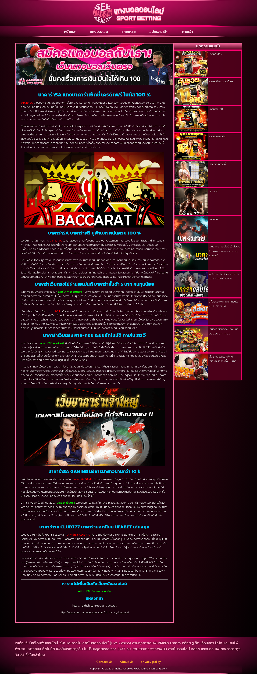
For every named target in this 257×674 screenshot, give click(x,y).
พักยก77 (213, 191)
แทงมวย (213, 219)
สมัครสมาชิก (159, 31)
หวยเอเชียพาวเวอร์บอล (221, 81)
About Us (126, 661)
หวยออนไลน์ (215, 54)
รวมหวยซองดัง (217, 136)
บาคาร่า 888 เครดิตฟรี (51, 343)
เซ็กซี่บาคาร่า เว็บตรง (70, 292)
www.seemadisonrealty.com (150, 669)
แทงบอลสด (99, 31)
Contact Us (104, 661)
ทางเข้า (187, 31)
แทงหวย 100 (216, 109)
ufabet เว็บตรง (66, 503)
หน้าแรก (70, 31)
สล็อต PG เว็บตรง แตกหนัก (94, 591)
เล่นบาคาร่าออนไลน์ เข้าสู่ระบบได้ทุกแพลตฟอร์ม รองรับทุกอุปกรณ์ (224, 251)
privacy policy (151, 661)
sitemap (129, 31)
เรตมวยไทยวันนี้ (217, 164)
